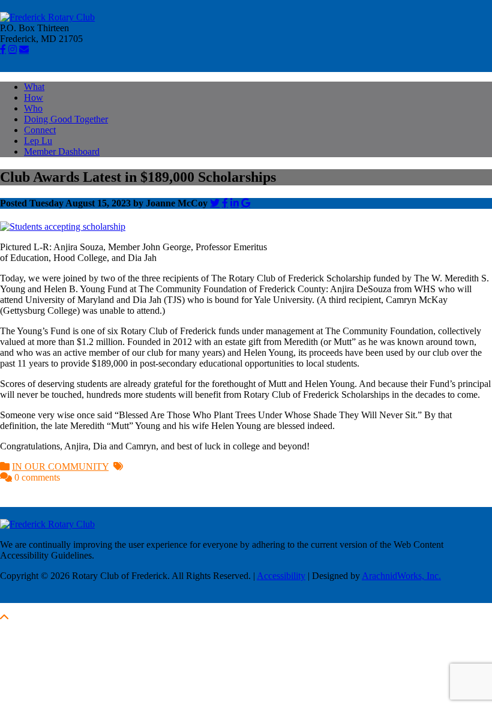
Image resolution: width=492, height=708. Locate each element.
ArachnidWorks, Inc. (401, 576)
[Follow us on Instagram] (12, 49)
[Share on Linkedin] (234, 203)
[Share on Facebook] (225, 203)
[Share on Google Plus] (245, 203)
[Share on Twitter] (215, 203)
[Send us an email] (24, 49)
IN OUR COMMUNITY (60, 466)
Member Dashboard (62, 151)
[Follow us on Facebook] (3, 49)
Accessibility (281, 576)
